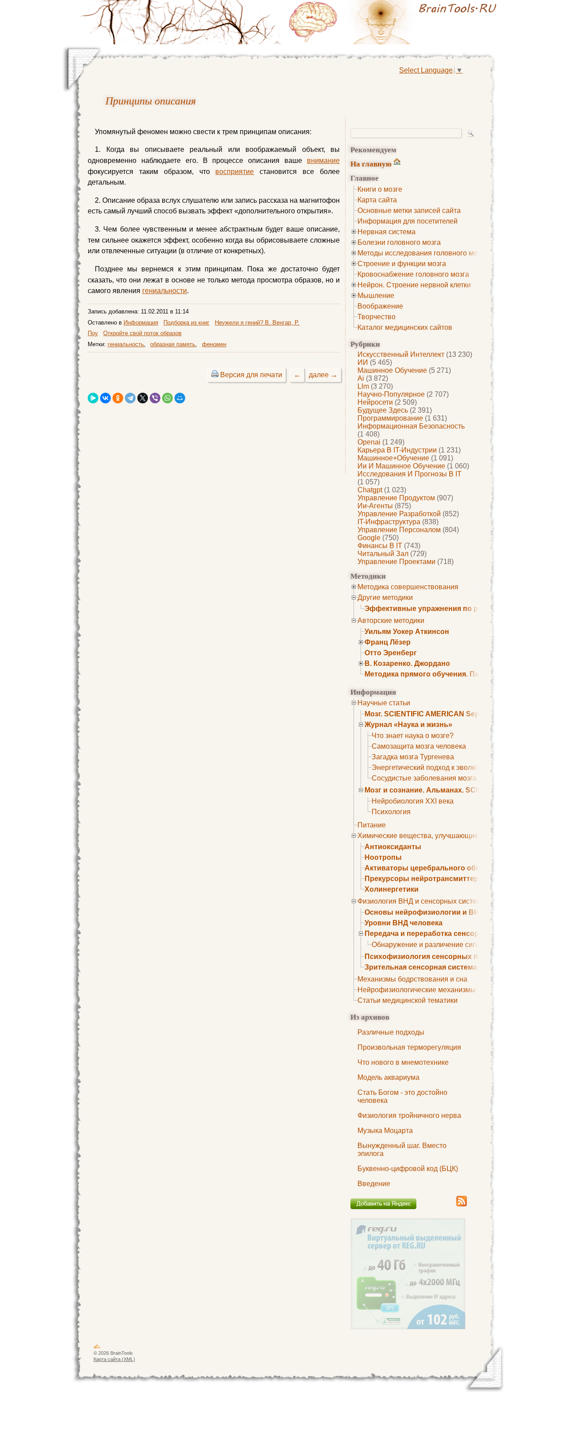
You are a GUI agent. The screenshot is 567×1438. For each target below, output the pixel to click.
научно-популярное (391, 394)
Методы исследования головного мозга (422, 253)
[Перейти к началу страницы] (97, 1348)
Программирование (390, 418)
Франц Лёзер (388, 642)
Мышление (375, 295)
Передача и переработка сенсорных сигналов (446, 933)
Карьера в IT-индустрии (397, 450)
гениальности (164, 290)
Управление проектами (396, 561)
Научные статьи (383, 703)
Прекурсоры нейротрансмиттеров (426, 878)
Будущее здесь (382, 410)
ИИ (362, 362)
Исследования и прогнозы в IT (409, 474)
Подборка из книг (186, 322)
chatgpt (369, 490)
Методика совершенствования (407, 587)
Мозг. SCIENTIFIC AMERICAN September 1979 (442, 714)
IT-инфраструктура (388, 522)
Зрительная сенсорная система (421, 967)
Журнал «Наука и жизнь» (408, 724)
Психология (391, 812)
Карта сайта (377, 200)
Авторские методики (390, 620)
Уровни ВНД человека (404, 923)
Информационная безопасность (411, 426)
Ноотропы (383, 857)
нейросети (375, 402)
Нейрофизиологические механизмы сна (423, 989)
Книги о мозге (379, 189)
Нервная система (386, 232)
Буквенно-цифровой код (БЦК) (407, 1168)
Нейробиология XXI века (413, 801)
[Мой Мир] (180, 398)
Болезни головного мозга (399, 242)
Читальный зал (382, 553)
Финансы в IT (379, 545)
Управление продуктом (396, 498)
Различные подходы (390, 1032)
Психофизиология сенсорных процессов (438, 956)
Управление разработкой (399, 514)
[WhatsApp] (167, 398)
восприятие (234, 171)
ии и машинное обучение (401, 466)
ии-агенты (375, 506)
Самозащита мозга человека (419, 746)
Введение (373, 1183)
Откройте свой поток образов (142, 333)
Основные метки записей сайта (409, 210)
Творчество (376, 317)
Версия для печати (251, 375)
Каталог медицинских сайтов (404, 327)
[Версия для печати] (214, 375)
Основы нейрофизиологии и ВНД (424, 912)
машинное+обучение (393, 458)
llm (363, 386)
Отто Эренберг (391, 653)
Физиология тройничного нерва (409, 1115)
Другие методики (385, 597)
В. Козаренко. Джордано (407, 663)
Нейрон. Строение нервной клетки (414, 285)
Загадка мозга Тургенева (413, 757)
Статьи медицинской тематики (407, 1000)
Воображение (380, 306)
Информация (141, 322)
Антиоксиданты (393, 846)
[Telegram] (130, 398)
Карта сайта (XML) (114, 1359)
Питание (371, 825)
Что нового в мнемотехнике (403, 1062)
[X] (142, 398)
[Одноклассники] (118, 398)
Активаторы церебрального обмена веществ (445, 868)
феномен (214, 344)
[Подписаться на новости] (461, 1205)
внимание (323, 160)
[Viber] (155, 398)
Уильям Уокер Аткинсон (407, 631)
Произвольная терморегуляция (409, 1047)
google (369, 537)
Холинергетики (392, 889)
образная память (172, 344)
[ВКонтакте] (105, 398)
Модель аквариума (388, 1077)
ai (360, 378)
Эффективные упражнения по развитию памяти (450, 608)
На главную (371, 163)
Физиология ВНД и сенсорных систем (419, 901)
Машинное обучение (392, 370)
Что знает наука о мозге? (413, 735)
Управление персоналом (399, 529)
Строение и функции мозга (401, 263)
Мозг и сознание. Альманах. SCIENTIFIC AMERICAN (455, 790)
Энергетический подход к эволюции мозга (440, 767)
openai (369, 442)
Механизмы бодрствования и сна (412, 979)
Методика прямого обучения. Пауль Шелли (441, 674)
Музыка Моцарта (385, 1130)
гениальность (126, 344)
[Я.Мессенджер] (93, 398)
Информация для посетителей (407, 221)
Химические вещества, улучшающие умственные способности (460, 835)
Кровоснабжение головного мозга (413, 274)
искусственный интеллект (400, 354)
